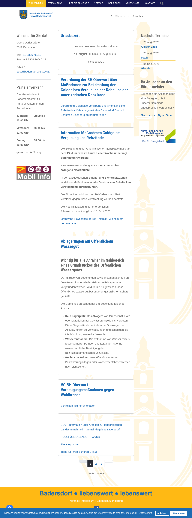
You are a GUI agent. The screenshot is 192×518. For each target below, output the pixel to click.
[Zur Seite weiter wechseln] (107, 461)
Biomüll (146, 68)
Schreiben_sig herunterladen (78, 405)
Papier (145, 57)
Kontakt (74, 500)
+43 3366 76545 (31, 54)
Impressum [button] (131, 513)
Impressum (87, 500)
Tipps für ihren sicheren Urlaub (79, 451)
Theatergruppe (69, 444)
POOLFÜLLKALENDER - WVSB (80, 436)
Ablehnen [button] (162, 513)
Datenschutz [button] (145, 513)
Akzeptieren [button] (178, 513)
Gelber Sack (149, 46)
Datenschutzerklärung (109, 500)
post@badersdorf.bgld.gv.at (33, 71)
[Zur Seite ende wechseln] (111, 461)
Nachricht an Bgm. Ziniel (156, 115)
